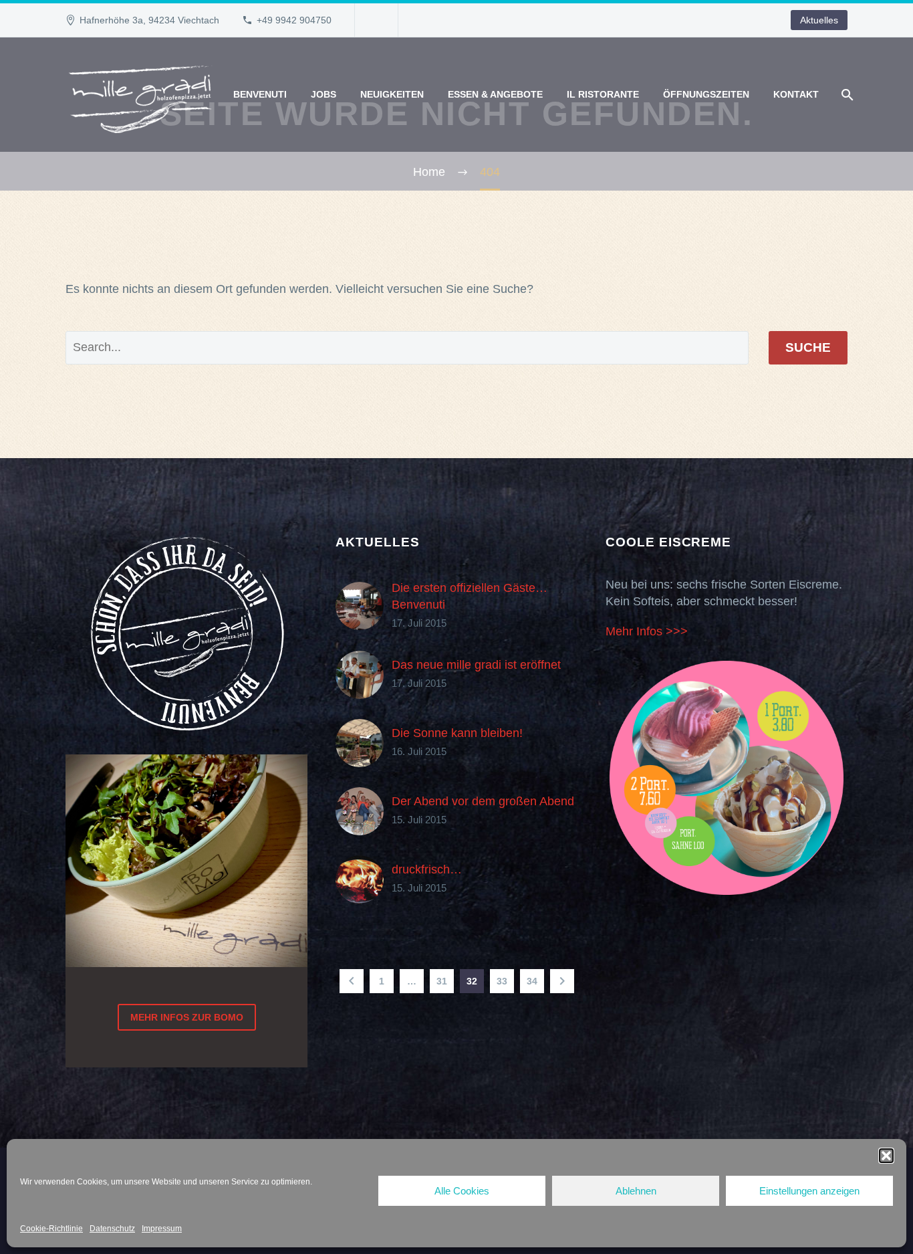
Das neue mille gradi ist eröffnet (476, 664)
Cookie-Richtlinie (51, 1228)
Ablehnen (636, 1190)
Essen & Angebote (495, 94)
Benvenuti (260, 94)
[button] (886, 1155)
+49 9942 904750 (294, 20)
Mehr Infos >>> (647, 631)
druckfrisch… (427, 869)
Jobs (323, 94)
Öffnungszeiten (706, 94)
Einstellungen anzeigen (809, 1190)
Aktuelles (819, 20)
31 (441, 981)
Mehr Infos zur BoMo (186, 1017)
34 (532, 981)
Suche (808, 347)
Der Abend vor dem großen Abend (483, 801)
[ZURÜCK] (352, 981)
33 (502, 981)
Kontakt (796, 94)
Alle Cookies (461, 1190)
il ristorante (603, 94)
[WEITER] (562, 981)
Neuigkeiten (392, 94)
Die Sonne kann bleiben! (457, 733)
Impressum (162, 1228)
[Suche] (846, 94)
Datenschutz (112, 1228)
